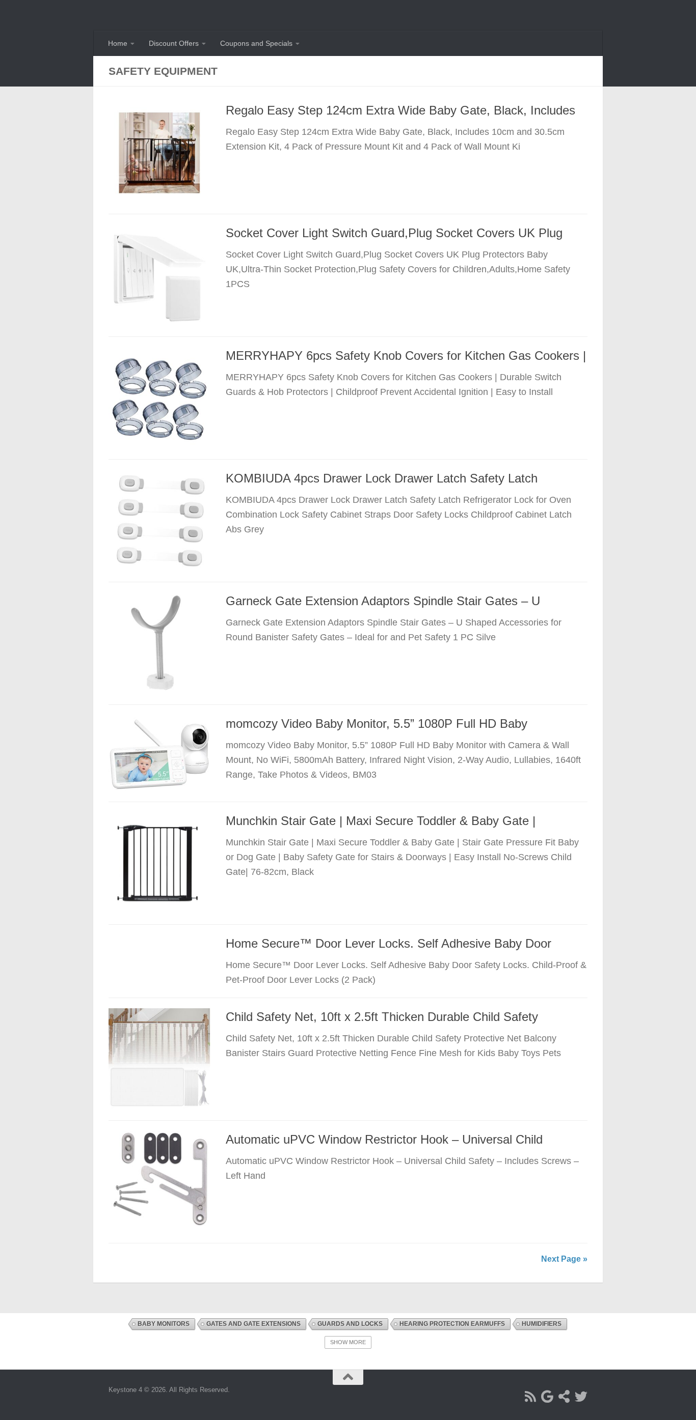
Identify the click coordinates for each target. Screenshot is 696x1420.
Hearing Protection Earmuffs (452, 1323)
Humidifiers (541, 1323)
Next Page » (564, 1259)
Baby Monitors (164, 1323)
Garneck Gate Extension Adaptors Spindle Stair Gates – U (383, 601)
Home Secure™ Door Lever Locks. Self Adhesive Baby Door (388, 943)
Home (117, 43)
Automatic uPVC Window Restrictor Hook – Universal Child (384, 1139)
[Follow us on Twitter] (581, 1396)
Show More (348, 1342)
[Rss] (530, 1396)
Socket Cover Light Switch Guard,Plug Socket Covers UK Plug (394, 233)
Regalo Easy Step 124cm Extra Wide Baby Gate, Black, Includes (400, 110)
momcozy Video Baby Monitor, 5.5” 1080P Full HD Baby (376, 723)
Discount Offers (174, 43)
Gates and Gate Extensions (253, 1323)
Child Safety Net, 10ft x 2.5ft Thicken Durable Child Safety (382, 1017)
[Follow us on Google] (547, 1396)
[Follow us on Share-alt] (564, 1396)
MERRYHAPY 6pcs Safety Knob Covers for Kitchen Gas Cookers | (406, 355)
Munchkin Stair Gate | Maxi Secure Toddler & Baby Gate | (381, 821)
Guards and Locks (350, 1323)
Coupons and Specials (256, 43)
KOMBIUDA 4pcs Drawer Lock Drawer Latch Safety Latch (382, 478)
